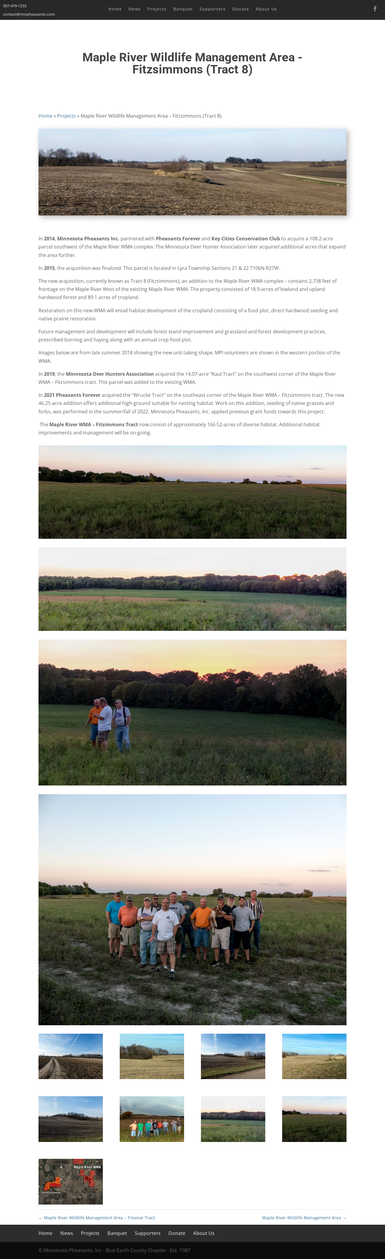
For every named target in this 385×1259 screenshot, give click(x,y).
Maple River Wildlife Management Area (304, 1217)
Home (115, 9)
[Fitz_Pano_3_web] (70, 1142)
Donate (240, 9)
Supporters (212, 9)
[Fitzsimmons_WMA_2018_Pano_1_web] (314, 1142)
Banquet (183, 9)
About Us (266, 9)
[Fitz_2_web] (152, 1079)
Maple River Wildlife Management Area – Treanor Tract (96, 1217)
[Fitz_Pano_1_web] (314, 1079)
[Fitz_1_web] (70, 1079)
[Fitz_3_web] (233, 1079)
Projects (157, 9)
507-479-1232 (14, 5)
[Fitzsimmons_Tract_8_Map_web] (70, 1204)
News (134, 9)
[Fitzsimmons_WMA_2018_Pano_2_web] (233, 1142)
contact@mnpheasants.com (29, 14)
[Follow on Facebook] (375, 8)
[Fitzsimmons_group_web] (152, 1142)
